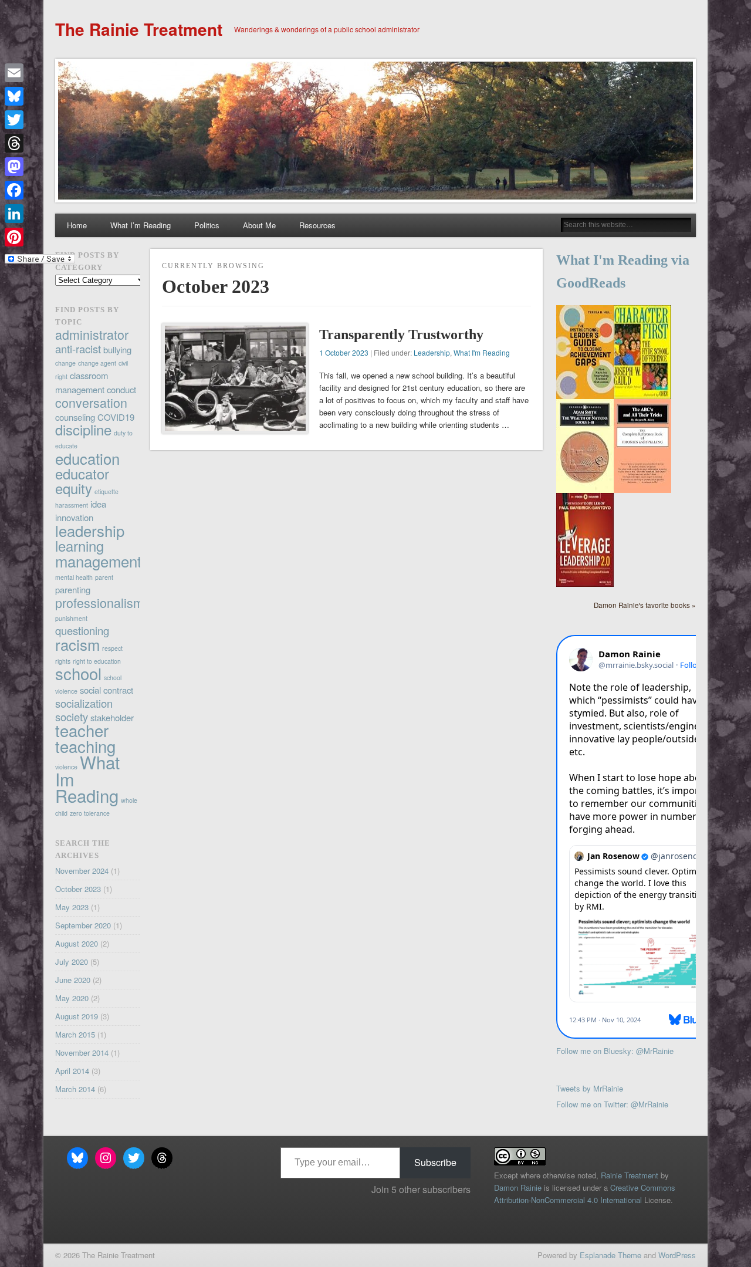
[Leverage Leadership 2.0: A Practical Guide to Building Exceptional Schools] (585, 583)
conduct (121, 389)
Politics (206, 225)
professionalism (99, 602)
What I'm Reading (482, 352)
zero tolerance (90, 813)
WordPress (677, 1255)
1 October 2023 (343, 352)
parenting (72, 589)
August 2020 (76, 943)
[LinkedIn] (39, 213)
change (65, 363)
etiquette (106, 491)
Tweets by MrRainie (589, 1088)
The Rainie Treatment (138, 29)
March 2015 (75, 1034)
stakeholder (112, 717)
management (98, 561)
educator (82, 474)
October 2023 (78, 888)
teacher (82, 730)
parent (104, 577)
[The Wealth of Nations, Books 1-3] (585, 489)
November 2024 (82, 870)
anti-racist (78, 348)
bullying (117, 349)
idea (98, 504)
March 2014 (75, 1088)
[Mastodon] (39, 166)
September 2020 (83, 925)
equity (73, 488)
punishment (71, 618)
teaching (85, 746)
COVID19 (115, 417)
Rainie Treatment (629, 1175)
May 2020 (72, 998)
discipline (83, 430)
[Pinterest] (39, 237)
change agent (97, 363)
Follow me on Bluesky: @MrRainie (615, 1050)
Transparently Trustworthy (401, 334)
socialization (84, 703)
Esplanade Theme (610, 1255)
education (87, 458)
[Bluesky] (39, 96)
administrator (91, 334)
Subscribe (435, 1162)
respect (112, 648)
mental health (74, 577)
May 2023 (72, 907)
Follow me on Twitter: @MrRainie (612, 1104)
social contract (106, 690)
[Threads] (39, 143)
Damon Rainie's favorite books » (645, 605)
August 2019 (76, 1016)
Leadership (432, 352)
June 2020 (72, 979)
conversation (91, 402)
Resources (317, 225)
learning (79, 546)
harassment (71, 505)
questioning (82, 630)
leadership (89, 530)
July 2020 (71, 961)
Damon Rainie (518, 1187)
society (71, 716)
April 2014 (72, 1070)
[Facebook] (39, 190)
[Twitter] (39, 119)
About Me (259, 225)
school (78, 673)
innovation (74, 517)
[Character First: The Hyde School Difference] (642, 395)
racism (77, 644)
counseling (75, 417)
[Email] (39, 73)
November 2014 (82, 1052)
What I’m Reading (140, 225)
